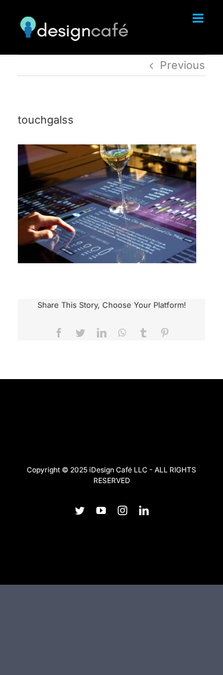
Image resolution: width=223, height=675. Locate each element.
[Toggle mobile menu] (199, 18)
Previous (182, 65)
